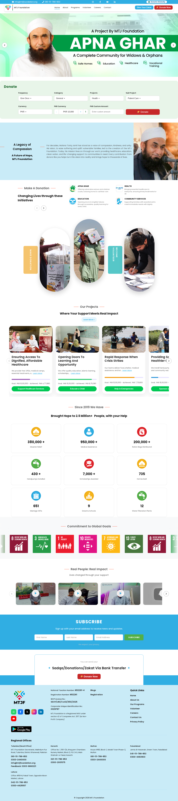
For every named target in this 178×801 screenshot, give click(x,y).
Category (58, 93)
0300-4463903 (137, 757)
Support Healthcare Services (31, 389)
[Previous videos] (11, 593)
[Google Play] (21, 729)
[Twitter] (27, 712)
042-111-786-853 (19, 782)
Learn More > (89, 319)
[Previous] (4, 45)
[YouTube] (107, 2)
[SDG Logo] (27, 544)
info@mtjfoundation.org (23, 763)
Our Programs (137, 704)
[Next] (173, 45)
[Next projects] (169, 361)
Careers (97, 7)
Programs (75, 7)
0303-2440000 (18, 760)
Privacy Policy (137, 722)
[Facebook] (100, 2)
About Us (134, 700)
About (65, 7)
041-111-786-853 (138, 753)
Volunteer (87, 7)
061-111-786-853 (19, 756)
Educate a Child (77, 389)
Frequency (23, 93)
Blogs (93, 690)
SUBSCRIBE (134, 637)
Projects (93, 93)
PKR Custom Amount (99, 106)
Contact (107, 7)
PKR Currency (60, 106)
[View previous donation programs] (37, 208)
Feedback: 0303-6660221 (23, 766)
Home (57, 7)
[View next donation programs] (43, 208)
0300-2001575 (58, 762)
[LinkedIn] (114, 2)
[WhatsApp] (13, 712)
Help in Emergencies (123, 389)
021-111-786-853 (59, 759)
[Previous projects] (9, 361)
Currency (22, 106)
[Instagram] (93, 2)
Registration (96, 694)
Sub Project (131, 93)
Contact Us (135, 717)
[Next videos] (166, 593)
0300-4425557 (18, 785)
